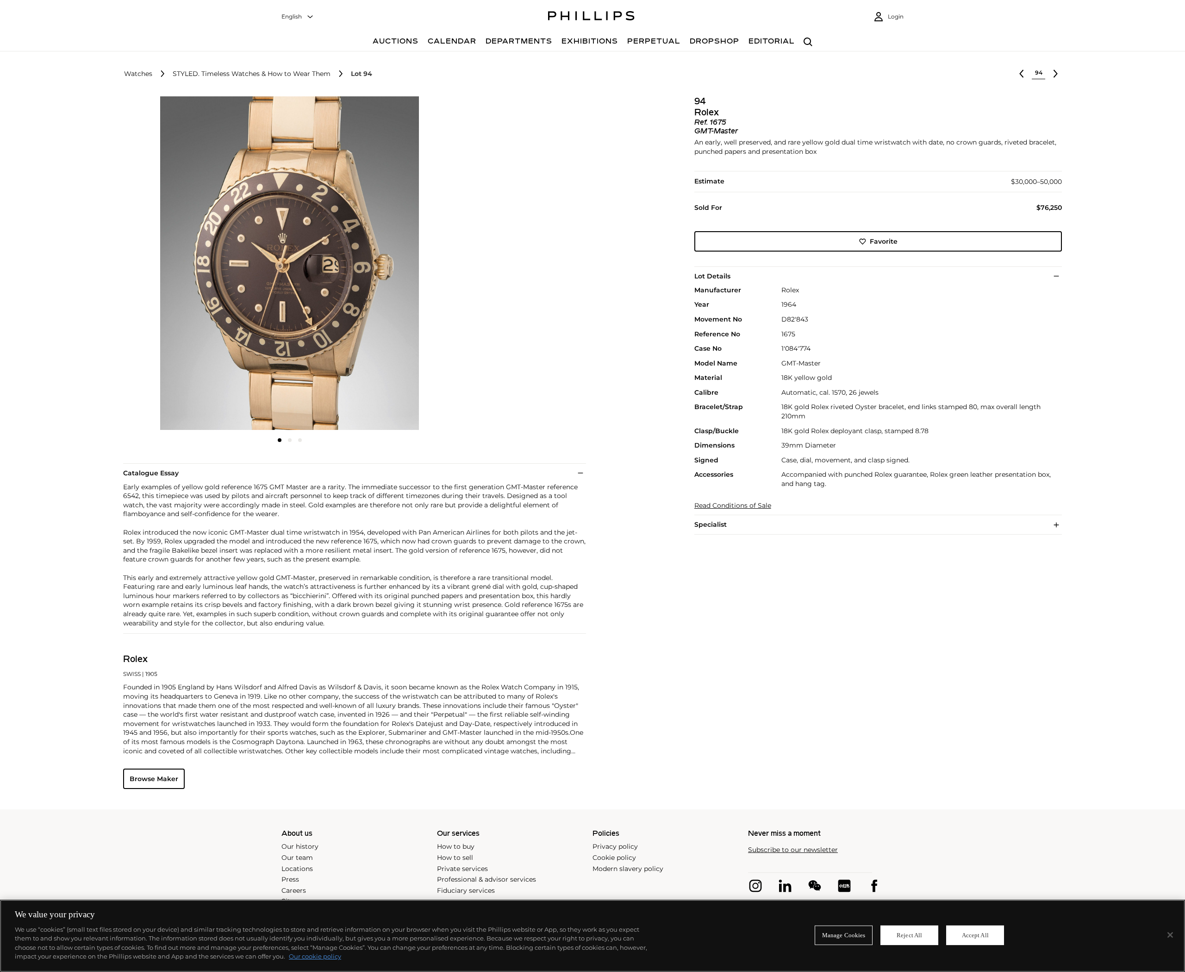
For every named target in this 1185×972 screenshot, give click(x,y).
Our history (299, 846)
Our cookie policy (315, 956)
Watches (138, 74)
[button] (287, 263)
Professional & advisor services (486, 879)
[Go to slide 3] (300, 440)
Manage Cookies (844, 935)
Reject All (909, 935)
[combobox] (297, 17)
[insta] (755, 885)
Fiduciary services (466, 890)
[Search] (808, 42)
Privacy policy (615, 846)
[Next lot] (1055, 73)
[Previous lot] (1021, 73)
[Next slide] (400, 264)
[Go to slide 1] (279, 440)
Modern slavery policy (627, 869)
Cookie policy (614, 857)
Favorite (884, 241)
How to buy (455, 846)
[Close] (1170, 935)
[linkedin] (785, 885)
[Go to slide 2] (289, 440)
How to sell (455, 857)
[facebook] (874, 885)
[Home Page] (591, 17)
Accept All (975, 935)
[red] (844, 885)
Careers (293, 890)
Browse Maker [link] (154, 779)
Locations (297, 869)
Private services (462, 869)
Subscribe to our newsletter (793, 850)
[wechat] (814, 885)
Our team (297, 857)
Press (290, 879)
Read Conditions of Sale (732, 506)
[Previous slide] (178, 264)
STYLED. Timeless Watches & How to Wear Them (252, 74)
